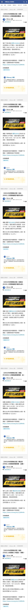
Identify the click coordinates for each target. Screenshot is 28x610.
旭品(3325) (14, 580)
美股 (5, 5)
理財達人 (14, 5)
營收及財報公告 (7, 21)
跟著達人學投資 (4, 9)
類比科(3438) (17, 491)
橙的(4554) (16, 134)
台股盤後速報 (20, 9)
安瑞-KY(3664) (15, 402)
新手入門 (20, 5)
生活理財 (25, 5)
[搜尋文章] (24, 2)
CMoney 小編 (12, 9)
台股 (2, 5)
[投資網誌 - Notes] (9, 2)
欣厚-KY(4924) (15, 43)
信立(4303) (12, 222)
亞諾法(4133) (12, 311)
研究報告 (9, 5)
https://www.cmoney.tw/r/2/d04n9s (13, 65)
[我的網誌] (26, 2)
